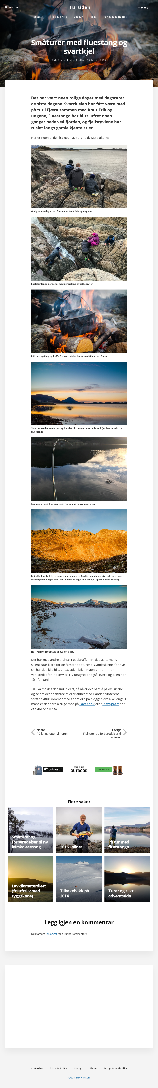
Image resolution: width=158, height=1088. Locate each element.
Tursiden (79, 7)
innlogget (51, 934)
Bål (54, 60)
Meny (144, 7)
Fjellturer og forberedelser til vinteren (102, 733)
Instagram (110, 704)
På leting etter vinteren (52, 731)
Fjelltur (81, 60)
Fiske (70, 60)
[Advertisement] (79, 1011)
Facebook (87, 704)
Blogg (61, 60)
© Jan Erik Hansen (79, 1077)
